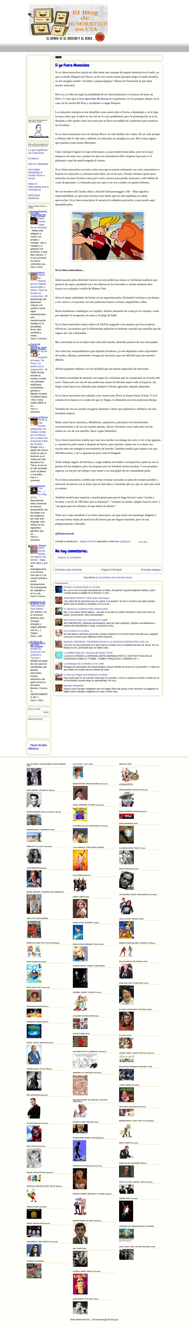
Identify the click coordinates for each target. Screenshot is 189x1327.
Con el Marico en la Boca (76, 631)
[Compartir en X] (143, 542)
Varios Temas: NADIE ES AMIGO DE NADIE (38, 553)
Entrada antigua (151, 569)
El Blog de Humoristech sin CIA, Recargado (37, 644)
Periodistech (37, 486)
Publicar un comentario (69, 557)
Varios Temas (38, 545)
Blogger (114, 1319)
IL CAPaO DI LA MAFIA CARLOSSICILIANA (86, 609)
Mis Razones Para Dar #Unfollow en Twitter (86, 620)
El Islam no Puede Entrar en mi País (82, 587)
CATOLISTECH (39, 417)
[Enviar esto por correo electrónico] (139, 542)
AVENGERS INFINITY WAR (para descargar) (86, 598)
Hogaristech (37, 272)
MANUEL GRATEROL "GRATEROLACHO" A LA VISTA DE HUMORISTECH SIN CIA (106, 641)
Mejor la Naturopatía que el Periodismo (38, 186)
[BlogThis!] (141, 542)
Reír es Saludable (38, 164)
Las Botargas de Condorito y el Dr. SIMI (84, 663)
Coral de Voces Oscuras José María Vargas (38, 346)
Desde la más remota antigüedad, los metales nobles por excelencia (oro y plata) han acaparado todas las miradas (39, 431)
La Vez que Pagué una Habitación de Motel (85, 674)
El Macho (33, 158)
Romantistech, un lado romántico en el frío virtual (38, 214)
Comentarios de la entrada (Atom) (115, 577)
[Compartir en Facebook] (145, 542)
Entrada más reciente (68, 569)
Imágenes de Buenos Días (37, 603)
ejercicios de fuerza (96, 98)
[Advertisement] (74, 46)
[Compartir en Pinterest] (146, 542)
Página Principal (111, 569)
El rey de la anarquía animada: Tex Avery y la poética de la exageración (38, 360)
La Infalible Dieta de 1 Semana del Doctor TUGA (88, 653)
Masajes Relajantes (74, 685)
